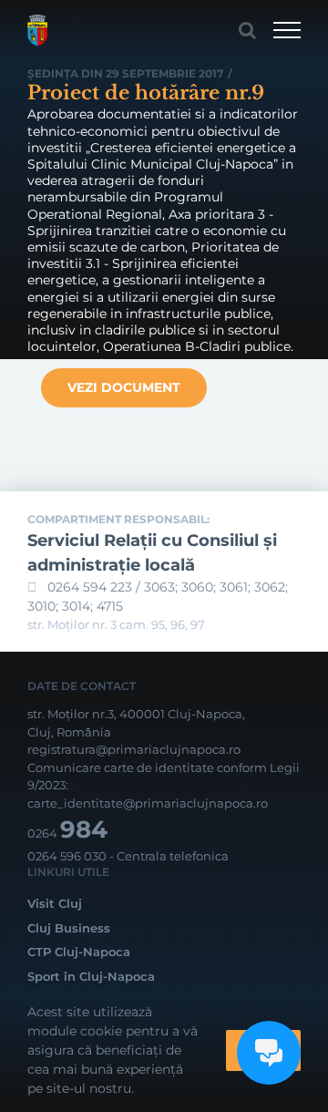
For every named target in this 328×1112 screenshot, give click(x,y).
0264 (67, 833)
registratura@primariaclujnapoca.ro (134, 749)
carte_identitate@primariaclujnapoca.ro (147, 803)
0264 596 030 (67, 856)
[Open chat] (269, 1053)
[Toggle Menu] (287, 30)
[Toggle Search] (247, 30)
